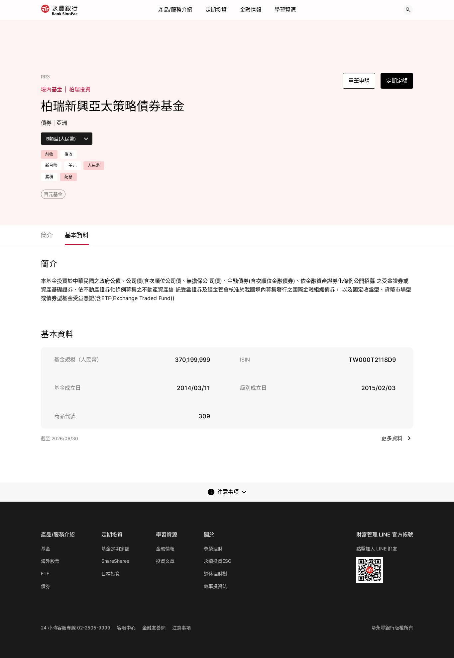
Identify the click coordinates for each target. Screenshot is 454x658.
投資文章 (165, 561)
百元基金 (53, 194)
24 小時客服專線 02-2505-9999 (75, 627)
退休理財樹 (215, 573)
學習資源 (285, 9)
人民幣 (94, 165)
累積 (49, 176)
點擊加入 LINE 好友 (376, 548)
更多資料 (391, 438)
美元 (72, 165)
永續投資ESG (217, 561)
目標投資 (110, 573)
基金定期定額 (115, 548)
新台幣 (51, 165)
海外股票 (50, 561)
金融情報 (250, 9)
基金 (45, 548)
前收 (49, 154)
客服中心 (126, 627)
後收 (68, 154)
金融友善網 (154, 627)
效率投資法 (215, 586)
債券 (45, 586)
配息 (68, 176)
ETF (45, 573)
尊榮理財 (213, 548)
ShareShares (115, 561)
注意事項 (181, 627)
